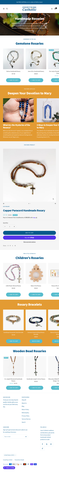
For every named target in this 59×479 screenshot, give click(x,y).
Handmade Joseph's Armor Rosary (36, 379)
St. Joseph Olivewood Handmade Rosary (13, 380)
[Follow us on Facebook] (42, 444)
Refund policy (25, 413)
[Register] (26, 436)
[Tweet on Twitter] (12, 245)
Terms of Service (26, 419)
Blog (23, 406)
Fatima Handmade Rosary (13, 71)
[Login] (52, 8)
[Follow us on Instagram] (51, 444)
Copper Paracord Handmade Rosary (24, 210)
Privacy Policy (25, 416)
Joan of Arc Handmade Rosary (36, 71)
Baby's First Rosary (36, 286)
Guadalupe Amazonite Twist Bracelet (13, 332)
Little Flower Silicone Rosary (13, 286)
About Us (24, 403)
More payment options (30, 242)
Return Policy (25, 409)
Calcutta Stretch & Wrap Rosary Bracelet (35, 333)
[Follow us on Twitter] (47, 444)
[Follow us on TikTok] (42, 448)
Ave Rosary (6, 206)
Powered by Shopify (19, 460)
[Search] (7, 8)
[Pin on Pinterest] (10, 245)
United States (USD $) (9, 455)
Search (24, 422)
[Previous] (3, 203)
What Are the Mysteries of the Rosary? (16, 126)
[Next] (55, 203)
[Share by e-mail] (15, 245)
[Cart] (55, 8)
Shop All (24, 400)
